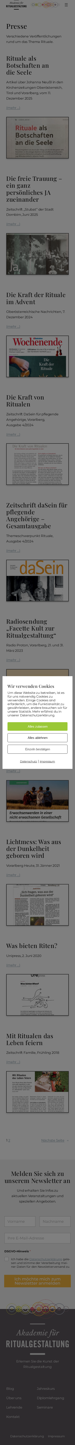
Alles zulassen (38, 726)
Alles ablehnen (38, 737)
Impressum (47, 761)
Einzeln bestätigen (37, 749)
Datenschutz (28, 761)
